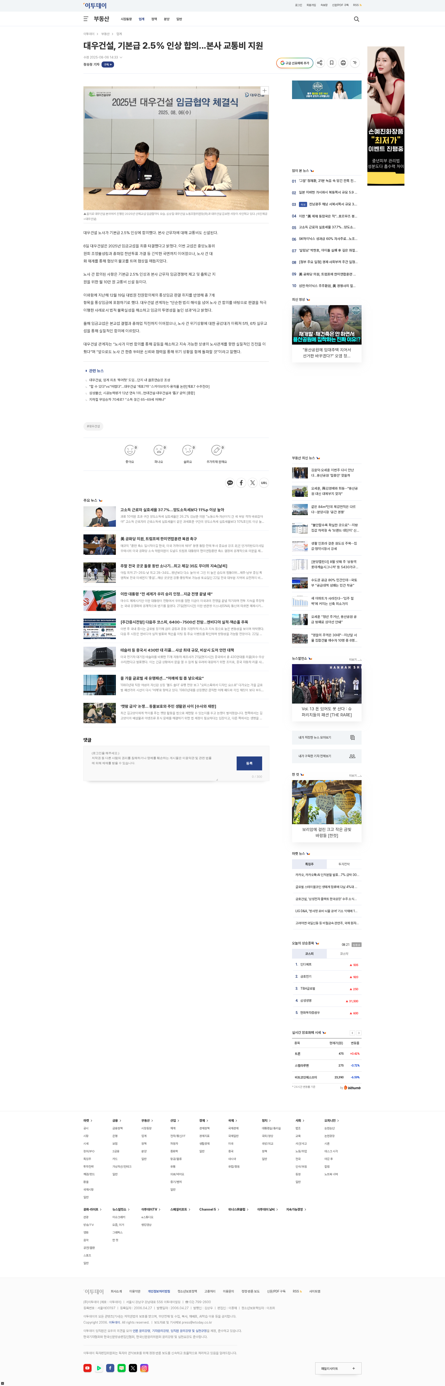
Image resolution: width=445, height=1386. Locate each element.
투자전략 (344, 864)
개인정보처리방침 (159, 1291)
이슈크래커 (118, 1217)
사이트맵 (314, 1291)
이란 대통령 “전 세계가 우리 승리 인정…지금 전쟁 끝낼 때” (167, 594)
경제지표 (204, 1136)
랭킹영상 (146, 1225)
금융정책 (117, 1128)
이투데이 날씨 (266, 1209)
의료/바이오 (177, 1174)
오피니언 (330, 1120)
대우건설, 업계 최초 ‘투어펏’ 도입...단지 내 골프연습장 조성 (129, 380)
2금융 (115, 1151)
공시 (86, 1128)
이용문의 (228, 1291)
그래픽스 (117, 1232)
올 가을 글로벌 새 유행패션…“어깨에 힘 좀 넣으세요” (162, 678)
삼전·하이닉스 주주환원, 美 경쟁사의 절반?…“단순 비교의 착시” (343, 286)
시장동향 (126, 19)
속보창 (324, 5)
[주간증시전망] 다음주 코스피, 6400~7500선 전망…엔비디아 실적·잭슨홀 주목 (184, 622)
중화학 (174, 1151)
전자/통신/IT (178, 1136)
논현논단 (329, 1128)
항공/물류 (176, 1159)
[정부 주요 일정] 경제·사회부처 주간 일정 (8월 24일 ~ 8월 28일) (344, 262)
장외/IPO (89, 1151)
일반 (179, 19)
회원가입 (311, 5)
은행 (115, 1136)
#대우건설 (93, 426)
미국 (230, 1143)
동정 (298, 1174)
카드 (115, 1159)
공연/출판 (89, 1248)
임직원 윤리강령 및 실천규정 (189, 1331)
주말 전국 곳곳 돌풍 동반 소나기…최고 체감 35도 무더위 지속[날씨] (174, 566)
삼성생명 (306, 1000)
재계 (172, 1128)
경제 (202, 1120)
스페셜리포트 (178, 1209)
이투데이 (89, 34)
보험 (115, 1143)
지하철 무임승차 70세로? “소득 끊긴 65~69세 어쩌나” (127, 399)
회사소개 (116, 1291)
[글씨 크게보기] (355, 63)
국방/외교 (267, 1143)
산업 (173, 1120)
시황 (86, 1136)
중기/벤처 (176, 1182)
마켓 (86, 1120)
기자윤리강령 (160, 1331)
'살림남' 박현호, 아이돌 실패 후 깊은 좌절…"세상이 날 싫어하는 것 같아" (348, 250)
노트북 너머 (331, 1174)
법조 (298, 1128)
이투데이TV (149, 1209)
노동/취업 (301, 1151)
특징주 (309, 864)
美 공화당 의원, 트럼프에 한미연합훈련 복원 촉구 (159, 538)
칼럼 (327, 1166)
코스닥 (344, 954)
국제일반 (233, 1136)
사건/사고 (301, 1143)
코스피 (309, 954)
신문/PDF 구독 (340, 5)
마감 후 (328, 1159)
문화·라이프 (90, 1209)
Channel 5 (207, 1209)
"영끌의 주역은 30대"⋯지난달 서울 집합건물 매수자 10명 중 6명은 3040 (334, 640)
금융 (115, 1120)
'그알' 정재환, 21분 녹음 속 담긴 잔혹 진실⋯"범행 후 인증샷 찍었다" (345, 181)
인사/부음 (301, 1166)
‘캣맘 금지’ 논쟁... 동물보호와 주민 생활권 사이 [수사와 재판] (168, 706)
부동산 (101, 18)
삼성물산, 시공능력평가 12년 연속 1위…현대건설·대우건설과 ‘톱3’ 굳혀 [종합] (142, 393)
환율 (86, 1182)
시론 (327, 1143)
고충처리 (210, 1291)
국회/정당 (267, 1136)
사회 (298, 1120)
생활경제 (204, 1143)
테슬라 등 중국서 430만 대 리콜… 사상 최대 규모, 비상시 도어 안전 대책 (177, 650)
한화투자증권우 (310, 1012)
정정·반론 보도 (251, 1291)
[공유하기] (320, 63)
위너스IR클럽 (236, 1209)
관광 (86, 1217)
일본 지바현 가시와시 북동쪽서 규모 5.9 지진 (330, 192)
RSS (356, 5)
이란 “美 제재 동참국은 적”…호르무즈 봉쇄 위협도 (333, 216)
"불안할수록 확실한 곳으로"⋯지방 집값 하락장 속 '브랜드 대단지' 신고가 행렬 (334, 530)
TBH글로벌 (307, 988)
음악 (86, 1240)
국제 (231, 1120)
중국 (230, 1151)
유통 (172, 1166)
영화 (86, 1232)
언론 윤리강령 (141, 1331)
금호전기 (306, 976)
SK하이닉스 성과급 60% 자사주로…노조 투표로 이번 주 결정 (341, 239)
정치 (264, 1120)
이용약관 (134, 1291)
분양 (166, 19)
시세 (86, 1143)
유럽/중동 (234, 1166)
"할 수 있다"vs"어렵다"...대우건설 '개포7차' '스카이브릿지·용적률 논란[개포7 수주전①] (149, 386)
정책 (154, 19)
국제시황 (88, 1189)
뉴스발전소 (119, 1209)
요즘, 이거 (118, 1225)
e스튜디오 (147, 1217)
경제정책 (204, 1128)
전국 (298, 1159)
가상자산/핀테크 (121, 1166)
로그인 (298, 5)
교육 (298, 1136)
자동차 (174, 1143)
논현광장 (329, 1136)
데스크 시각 (331, 1151)
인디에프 (306, 964)
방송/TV (88, 1225)
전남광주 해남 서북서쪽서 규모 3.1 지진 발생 (335, 204)
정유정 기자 (91, 64)
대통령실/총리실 (271, 1128)
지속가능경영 (294, 1209)
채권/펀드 (89, 1174)
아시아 (232, 1159)
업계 (141, 19)
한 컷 (115, 1240)
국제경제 (233, 1128)
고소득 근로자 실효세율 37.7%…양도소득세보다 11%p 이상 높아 (172, 509)
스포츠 (87, 1255)
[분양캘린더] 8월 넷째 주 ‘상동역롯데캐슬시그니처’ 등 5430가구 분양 (333, 567)
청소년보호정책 (187, 1291)
